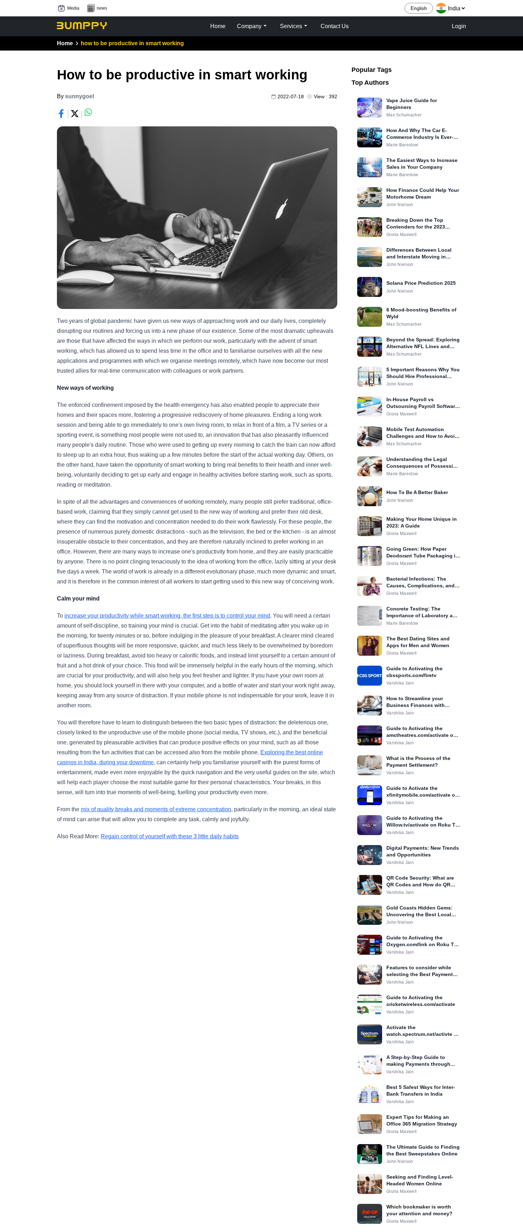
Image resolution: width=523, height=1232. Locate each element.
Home (65, 43)
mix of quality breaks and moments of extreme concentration (156, 809)
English (419, 8)
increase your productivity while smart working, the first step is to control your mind (167, 616)
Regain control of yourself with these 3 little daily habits (170, 836)
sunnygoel (79, 96)
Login (459, 26)
